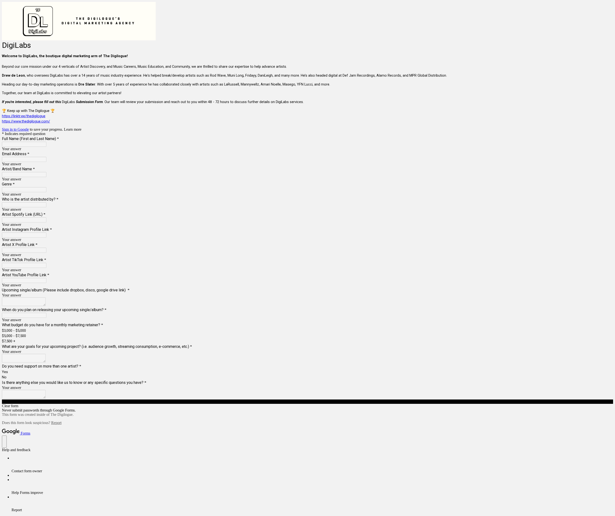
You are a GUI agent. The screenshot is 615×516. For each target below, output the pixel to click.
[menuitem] (312, 464)
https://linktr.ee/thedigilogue (23, 116)
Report (56, 423)
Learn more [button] (72, 129)
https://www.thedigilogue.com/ (26, 121)
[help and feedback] (4, 442)
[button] (307, 401)
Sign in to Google (15, 129)
